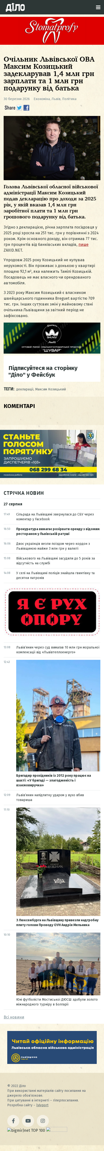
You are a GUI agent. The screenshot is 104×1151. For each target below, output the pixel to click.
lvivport (42, 1105)
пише (83, 244)
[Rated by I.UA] (56, 1130)
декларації (24, 389)
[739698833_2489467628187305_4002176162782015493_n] (52, 43)
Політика (69, 99)
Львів (56, 99)
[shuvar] (52, 352)
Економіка (42, 99)
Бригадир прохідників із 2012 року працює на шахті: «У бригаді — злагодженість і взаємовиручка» (53, 780)
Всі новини (14, 1017)
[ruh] (52, 635)
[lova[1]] (52, 1062)
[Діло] (15, 7)
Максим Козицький (50, 389)
